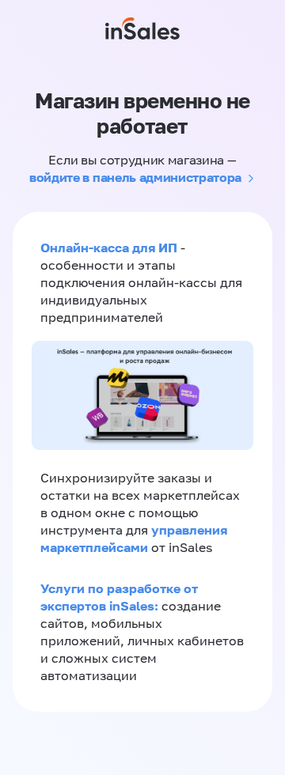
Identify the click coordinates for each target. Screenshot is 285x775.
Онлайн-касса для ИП (108, 247)
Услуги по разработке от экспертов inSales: (119, 597)
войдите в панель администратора (135, 177)
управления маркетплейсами (133, 538)
